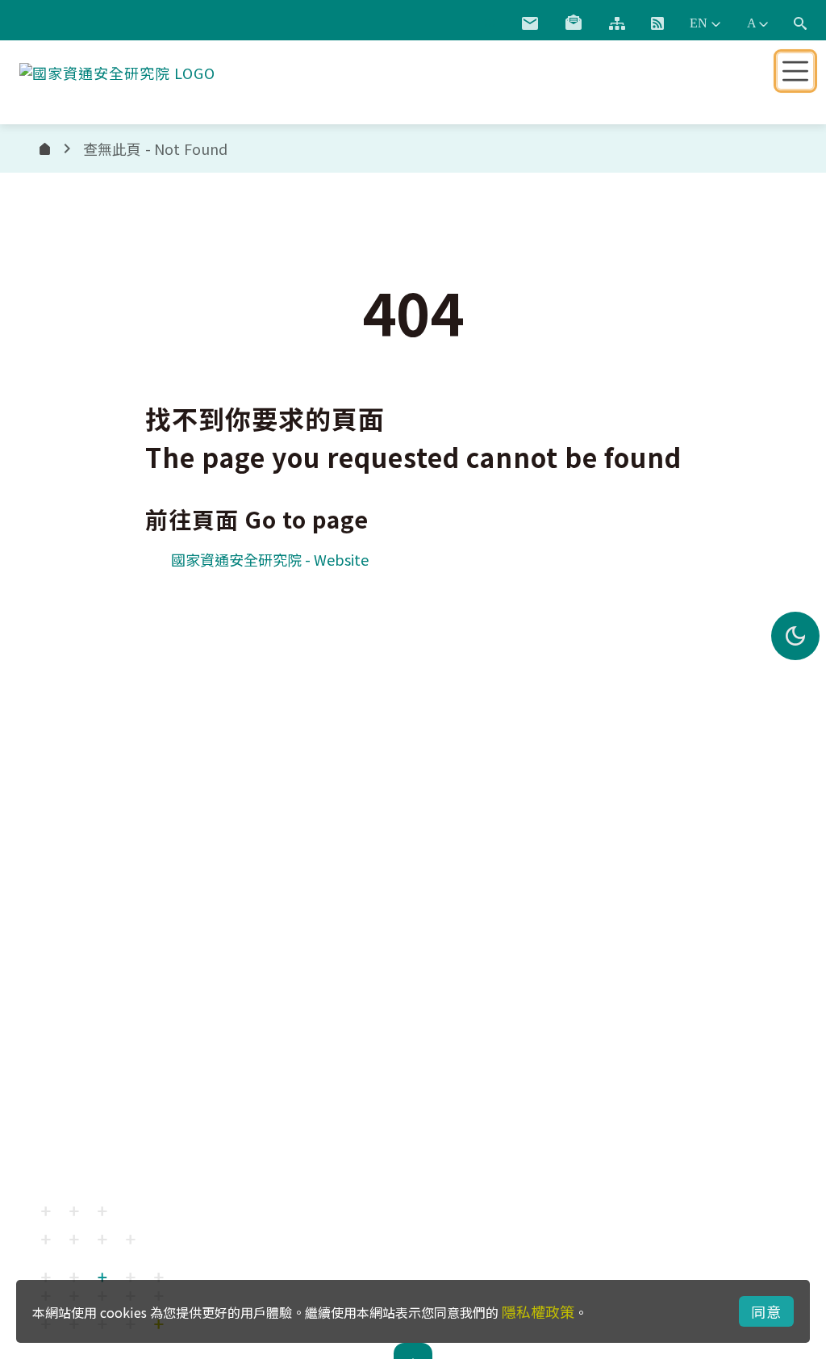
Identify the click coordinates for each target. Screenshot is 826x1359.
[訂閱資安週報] (573, 23)
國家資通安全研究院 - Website (270, 559)
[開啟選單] (795, 71)
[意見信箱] (530, 23)
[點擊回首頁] (117, 69)
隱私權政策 (538, 1311)
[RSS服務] (657, 23)
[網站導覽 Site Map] (617, 23)
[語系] (705, 23)
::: (490, 20)
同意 (766, 1311)
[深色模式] (795, 636)
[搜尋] (800, 23)
